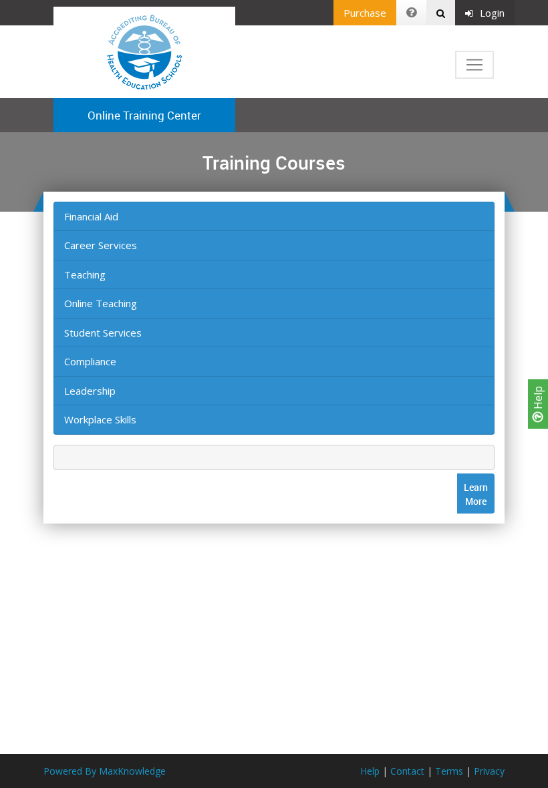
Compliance (90, 361)
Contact (407, 771)
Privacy (489, 771)
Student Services (103, 332)
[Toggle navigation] (474, 65)
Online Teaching (100, 303)
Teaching (85, 274)
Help (538, 399)
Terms (449, 771)
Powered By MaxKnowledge (104, 771)
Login (492, 12)
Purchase (365, 12)
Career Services (100, 245)
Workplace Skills (100, 419)
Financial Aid (91, 216)
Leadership (90, 390)
